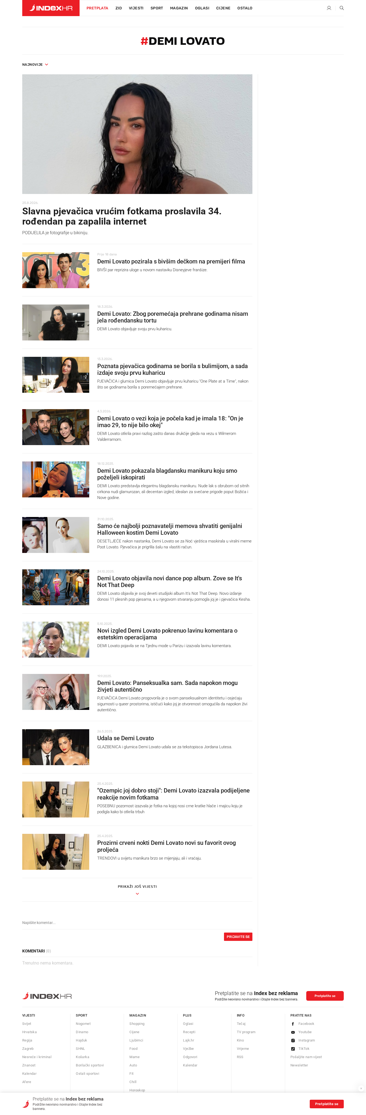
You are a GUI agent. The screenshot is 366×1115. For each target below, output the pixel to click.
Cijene (223, 8)
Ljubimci (136, 1040)
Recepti (189, 1032)
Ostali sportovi (87, 1074)
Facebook (306, 1024)
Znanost (29, 1065)
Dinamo (82, 1032)
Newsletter (299, 1065)
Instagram (306, 1040)
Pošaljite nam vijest (306, 1057)
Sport (157, 8)
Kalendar (29, 1074)
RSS (240, 1057)
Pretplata (98, 8)
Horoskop (137, 1090)
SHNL (80, 1049)
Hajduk (81, 1040)
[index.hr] (51, 8)
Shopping (136, 1024)
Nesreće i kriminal (36, 1057)
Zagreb (27, 1049)
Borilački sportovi (90, 1065)
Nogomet (83, 1024)
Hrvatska (29, 1032)
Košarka (82, 1057)
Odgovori (190, 1057)
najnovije (32, 65)
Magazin (137, 1015)
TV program (246, 1032)
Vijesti (136, 8)
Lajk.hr (188, 1040)
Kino (240, 1040)
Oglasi (202, 8)
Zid (118, 8)
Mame (134, 1057)
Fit (131, 1074)
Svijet (26, 1024)
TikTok (303, 1049)
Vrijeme (243, 1049)
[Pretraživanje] (340, 8)
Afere (26, 1082)
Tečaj (241, 1024)
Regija (27, 1040)
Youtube (305, 1032)
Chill (132, 1082)
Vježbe (188, 1049)
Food (133, 1049)
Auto (133, 1065)
